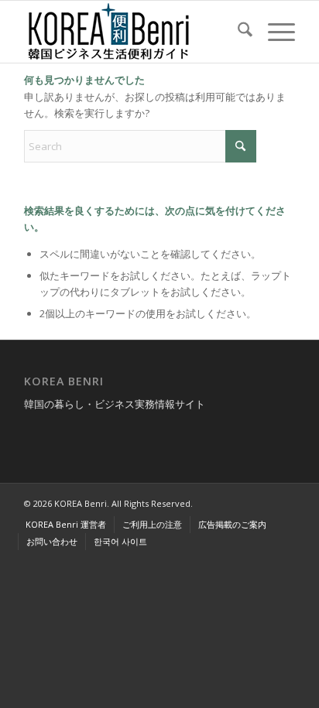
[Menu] (273, 32)
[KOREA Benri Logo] (132, 32)
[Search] (237, 32)
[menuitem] (237, 32)
